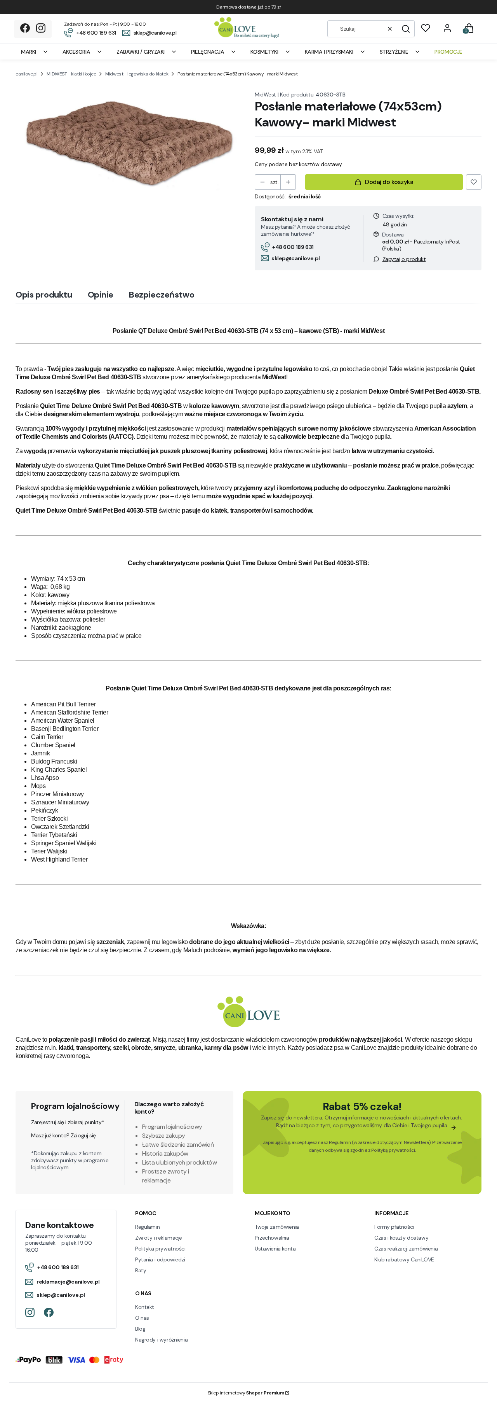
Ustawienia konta (275, 1248)
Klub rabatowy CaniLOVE (404, 1259)
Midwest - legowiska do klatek (136, 74)
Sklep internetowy (246, 1393)
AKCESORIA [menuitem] (76, 51)
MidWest (265, 94)
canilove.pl (26, 74)
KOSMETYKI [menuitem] (264, 51)
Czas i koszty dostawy (401, 1237)
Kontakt (144, 1306)
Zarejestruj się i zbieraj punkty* (67, 1122)
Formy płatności (394, 1226)
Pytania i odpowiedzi (160, 1259)
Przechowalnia (272, 1237)
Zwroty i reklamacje (158, 1237)
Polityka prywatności (160, 1248)
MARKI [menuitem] (28, 51)
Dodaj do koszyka (389, 182)
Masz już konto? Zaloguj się (63, 1135)
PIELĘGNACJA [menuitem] (207, 51)
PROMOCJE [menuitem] (448, 51)
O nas (142, 1317)
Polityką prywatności (393, 1150)
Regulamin (340, 1142)
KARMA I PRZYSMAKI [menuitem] (329, 51)
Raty (140, 1270)
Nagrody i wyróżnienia (161, 1339)
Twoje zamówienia (277, 1226)
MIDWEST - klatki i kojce (71, 74)
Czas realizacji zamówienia (406, 1248)
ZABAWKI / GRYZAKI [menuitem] (140, 51)
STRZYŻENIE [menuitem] (394, 51)
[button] (406, 28)
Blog (140, 1328)
